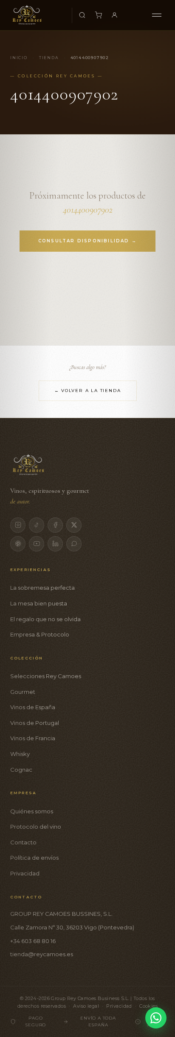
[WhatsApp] (74, 543)
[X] (74, 525)
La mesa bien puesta (38, 603)
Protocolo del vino (35, 826)
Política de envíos (34, 857)
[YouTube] (36, 543)
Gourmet (22, 691)
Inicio (19, 57)
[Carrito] (98, 15)
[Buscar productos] (82, 15)
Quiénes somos (31, 811)
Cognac (21, 769)
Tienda (49, 57)
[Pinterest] (17, 543)
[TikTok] (36, 525)
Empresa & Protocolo (39, 634)
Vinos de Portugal (34, 722)
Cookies (148, 1006)
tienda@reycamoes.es (41, 954)
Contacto (23, 842)
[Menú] (157, 15)
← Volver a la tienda (87, 390)
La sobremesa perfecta (42, 587)
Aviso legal (86, 1006)
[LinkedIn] (55, 543)
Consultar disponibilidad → (87, 241)
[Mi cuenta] (114, 15)
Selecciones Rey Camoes (45, 676)
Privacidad (25, 873)
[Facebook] (55, 525)
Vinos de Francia (32, 738)
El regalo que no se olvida (45, 619)
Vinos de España (32, 707)
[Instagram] (17, 525)
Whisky (20, 753)
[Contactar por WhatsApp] (156, 1017)
